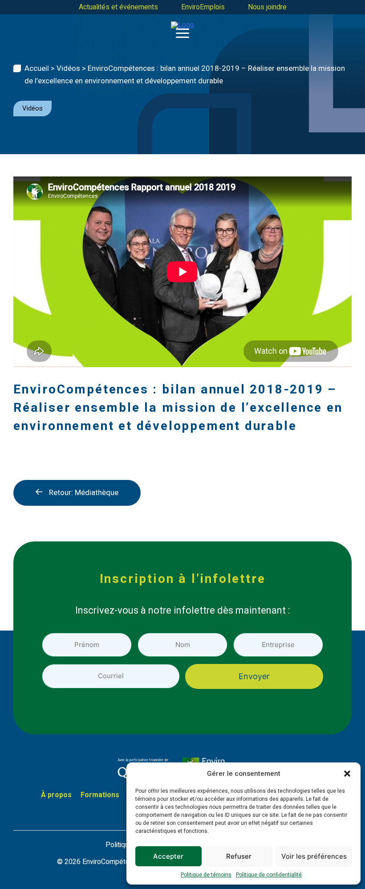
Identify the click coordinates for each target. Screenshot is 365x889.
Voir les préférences (314, 856)
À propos (56, 795)
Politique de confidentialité (269, 875)
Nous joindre (267, 7)
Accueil (36, 68)
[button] (347, 773)
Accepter (168, 856)
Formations (100, 795)
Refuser (238, 856)
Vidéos (68, 68)
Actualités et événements (118, 7)
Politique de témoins (206, 875)
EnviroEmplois (203, 7)
